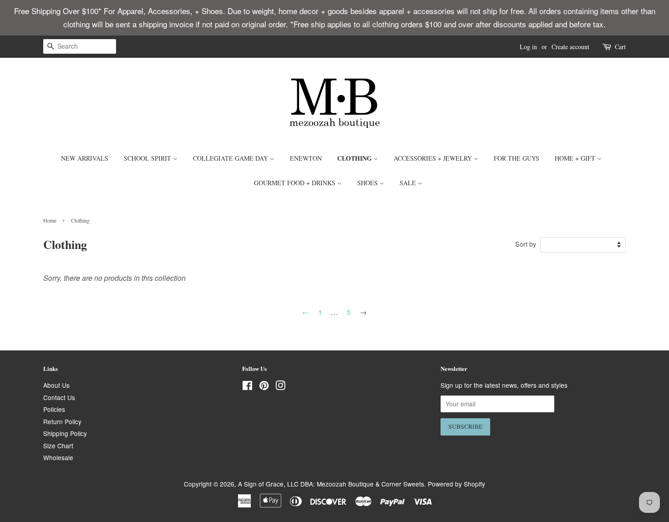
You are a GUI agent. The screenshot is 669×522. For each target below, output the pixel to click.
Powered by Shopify (456, 483)
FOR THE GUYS (516, 158)
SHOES (368, 182)
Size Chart (58, 445)
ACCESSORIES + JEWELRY (434, 158)
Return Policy (62, 421)
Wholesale (58, 457)
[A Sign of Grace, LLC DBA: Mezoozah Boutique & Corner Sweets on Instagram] (280, 386)
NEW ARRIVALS (84, 158)
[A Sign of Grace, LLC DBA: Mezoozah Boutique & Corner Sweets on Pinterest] (264, 386)
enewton (306, 158)
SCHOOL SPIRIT (148, 158)
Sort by (525, 243)
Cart (620, 46)
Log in (528, 46)
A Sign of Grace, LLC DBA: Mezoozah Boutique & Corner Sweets (331, 483)
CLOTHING (355, 158)
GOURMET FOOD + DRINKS (295, 182)
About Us (56, 385)
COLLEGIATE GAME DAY (231, 158)
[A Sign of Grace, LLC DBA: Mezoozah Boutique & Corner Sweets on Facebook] (247, 386)
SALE (409, 182)
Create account (570, 46)
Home (49, 220)
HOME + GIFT (576, 158)
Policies (54, 409)
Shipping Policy (65, 433)
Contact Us (59, 397)
